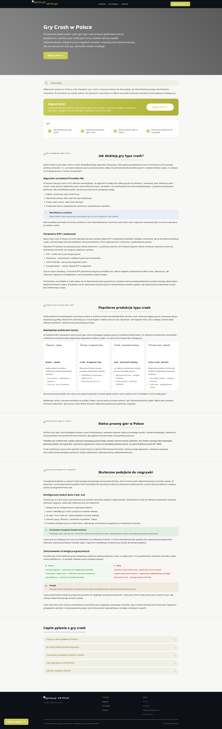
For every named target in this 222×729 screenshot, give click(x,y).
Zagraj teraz (54, 55)
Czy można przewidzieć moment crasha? (65, 655)
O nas (145, 701)
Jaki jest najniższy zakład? (58, 671)
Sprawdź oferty (179, 4)
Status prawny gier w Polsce (128, 131)
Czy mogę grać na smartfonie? (60, 663)
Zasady (102, 4)
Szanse (124, 4)
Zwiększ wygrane (15, 722)
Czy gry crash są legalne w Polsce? (62, 639)
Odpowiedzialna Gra (151, 710)
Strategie (113, 4)
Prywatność (148, 714)
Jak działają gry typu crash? (62, 131)
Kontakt (146, 706)
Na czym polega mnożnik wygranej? (63, 647)
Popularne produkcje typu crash (95, 131)
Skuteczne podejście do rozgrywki (161, 131)
